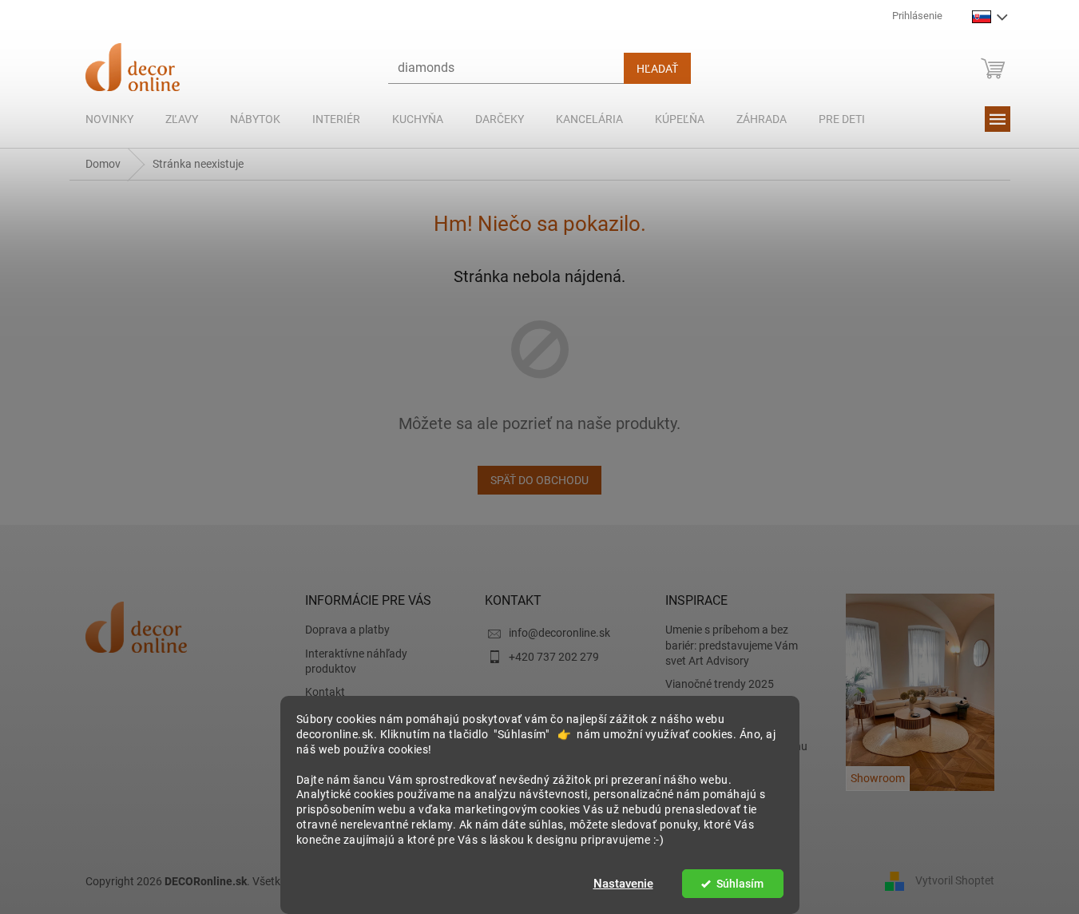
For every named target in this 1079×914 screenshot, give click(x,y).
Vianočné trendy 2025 (719, 684)
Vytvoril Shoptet (954, 880)
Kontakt (325, 692)
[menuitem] (109, 119)
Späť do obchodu (539, 480)
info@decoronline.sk (559, 632)
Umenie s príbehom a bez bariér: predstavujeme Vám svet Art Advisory (731, 645)
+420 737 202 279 (554, 656)
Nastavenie (623, 883)
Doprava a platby (347, 629)
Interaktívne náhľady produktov (356, 661)
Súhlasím (740, 883)
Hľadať (657, 68)
